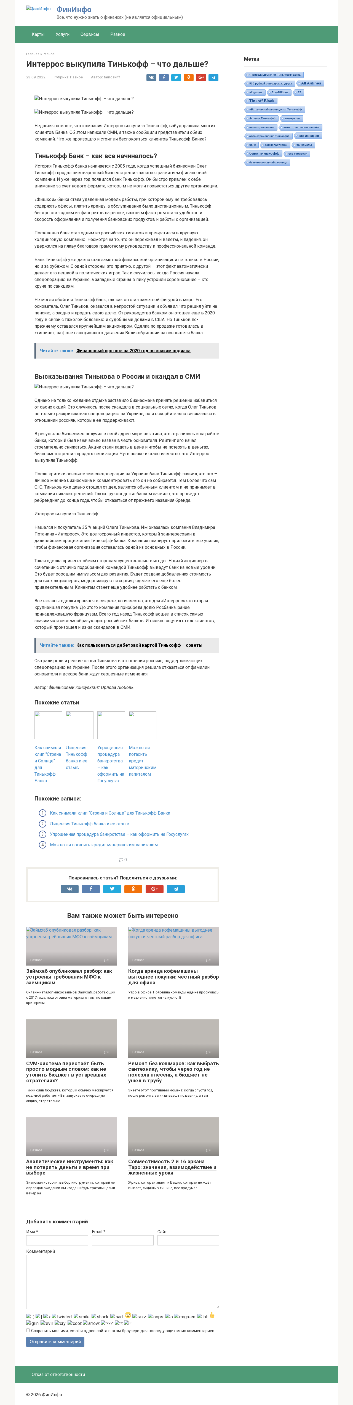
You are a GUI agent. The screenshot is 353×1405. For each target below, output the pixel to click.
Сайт (162, 1231)
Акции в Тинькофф (262, 118)
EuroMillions (280, 92)
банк (252, 144)
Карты (38, 34)
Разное (117, 34)
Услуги (62, 34)
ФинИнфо (74, 9)
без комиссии (297, 153)
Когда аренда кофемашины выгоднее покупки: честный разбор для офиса (173, 977)
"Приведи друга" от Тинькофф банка (275, 74)
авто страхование (261, 127)
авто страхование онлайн (301, 127)
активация (309, 135)
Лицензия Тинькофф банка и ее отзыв (89, 823)
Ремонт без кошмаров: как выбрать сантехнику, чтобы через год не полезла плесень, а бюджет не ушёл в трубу (173, 1072)
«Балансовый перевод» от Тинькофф (275, 109)
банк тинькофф (264, 153)
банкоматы (304, 144)
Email (98, 1231)
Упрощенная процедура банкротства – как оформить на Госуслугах (119, 834)
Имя (32, 1231)
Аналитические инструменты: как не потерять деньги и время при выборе (69, 1167)
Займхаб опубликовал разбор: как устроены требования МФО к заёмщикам (69, 977)
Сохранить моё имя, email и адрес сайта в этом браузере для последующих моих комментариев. (123, 1331)
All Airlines (311, 83)
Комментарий (40, 1251)
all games (256, 92)
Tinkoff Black (261, 101)
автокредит (292, 118)
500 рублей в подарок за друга (270, 83)
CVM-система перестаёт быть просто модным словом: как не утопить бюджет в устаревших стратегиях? (66, 1072)
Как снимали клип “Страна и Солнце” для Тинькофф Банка (110, 813)
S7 (299, 92)
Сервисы (90, 34)
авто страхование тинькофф (269, 135)
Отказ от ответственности (58, 1374)
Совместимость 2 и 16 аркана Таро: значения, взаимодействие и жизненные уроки (172, 1167)
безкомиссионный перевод (268, 162)
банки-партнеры (276, 144)
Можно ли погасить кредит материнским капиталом (104, 844)
